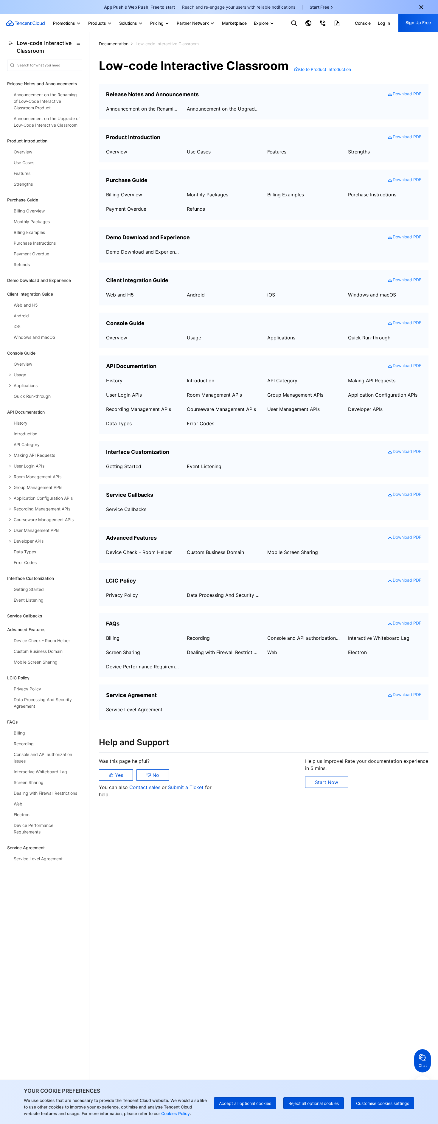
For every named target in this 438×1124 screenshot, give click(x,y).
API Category (282, 381)
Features (276, 152)
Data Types (119, 423)
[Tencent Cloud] (25, 23)
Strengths (359, 152)
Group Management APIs (295, 395)
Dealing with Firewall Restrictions (223, 652)
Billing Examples (285, 195)
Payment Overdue (126, 209)
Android (196, 295)
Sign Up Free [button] (418, 22)
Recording (198, 638)
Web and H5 (120, 295)
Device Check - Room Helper (139, 552)
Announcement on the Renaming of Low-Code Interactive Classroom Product (143, 109)
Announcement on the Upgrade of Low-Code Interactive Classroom (223, 109)
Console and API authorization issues (304, 638)
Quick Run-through (369, 338)
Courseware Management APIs (221, 409)
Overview (116, 152)
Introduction (200, 381)
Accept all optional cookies (245, 1103)
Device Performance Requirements (143, 667)
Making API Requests (371, 381)
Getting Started (123, 466)
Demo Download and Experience (39, 280)
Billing (112, 638)
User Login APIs (124, 395)
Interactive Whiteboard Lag (378, 638)
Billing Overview (124, 195)
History (114, 381)
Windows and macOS (372, 295)
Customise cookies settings (382, 1103)
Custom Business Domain (215, 552)
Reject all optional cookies (313, 1103)
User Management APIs (293, 409)
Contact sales (145, 787)
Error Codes (200, 423)
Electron (357, 652)
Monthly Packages (207, 195)
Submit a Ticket (186, 787)
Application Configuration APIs (382, 395)
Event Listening (204, 466)
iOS (271, 295)
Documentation (113, 43)
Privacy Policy (122, 595)
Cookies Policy (175, 1113)
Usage (194, 338)
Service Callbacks (24, 615)
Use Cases (199, 152)
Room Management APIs (214, 395)
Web (272, 652)
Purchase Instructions (372, 195)
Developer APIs (365, 409)
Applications (281, 338)
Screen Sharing (123, 652)
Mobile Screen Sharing (292, 552)
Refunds (196, 209)
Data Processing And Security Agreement (223, 595)
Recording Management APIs (138, 409)
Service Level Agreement (134, 709)
